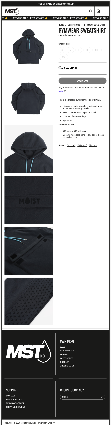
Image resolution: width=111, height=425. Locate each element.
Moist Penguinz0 (28, 423)
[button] (90, 11)
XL (87, 50)
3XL (63, 57)
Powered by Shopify (46, 423)
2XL (97, 50)
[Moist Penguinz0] (12, 11)
